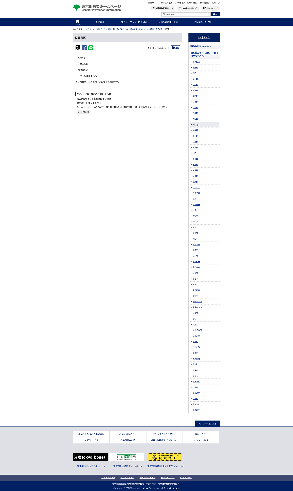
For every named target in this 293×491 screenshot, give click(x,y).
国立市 (195, 273)
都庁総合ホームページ (210, 2)
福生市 (195, 278)
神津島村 (196, 381)
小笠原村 (196, 410)
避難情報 (99, 21)
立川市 (195, 198)
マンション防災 (201, 440)
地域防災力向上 (91, 440)
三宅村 (195, 387)
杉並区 (195, 141)
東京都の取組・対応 (168, 21)
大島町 (195, 364)
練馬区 (195, 170)
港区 (194, 73)
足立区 (195, 176)
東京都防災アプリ (127, 433)
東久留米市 (197, 301)
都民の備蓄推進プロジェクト (164, 440)
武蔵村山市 (197, 307)
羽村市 (195, 324)
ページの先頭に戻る (208, 423)
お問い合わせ (186, 477)
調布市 (195, 233)
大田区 (195, 118)
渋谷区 (195, 130)
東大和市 (196, 290)
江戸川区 (196, 187)
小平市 (195, 250)
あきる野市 (197, 330)
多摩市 (195, 313)
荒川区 (195, 158)
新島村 (195, 375)
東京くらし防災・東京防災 (91, 433)
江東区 (195, 101)
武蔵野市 (196, 204)
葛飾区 (195, 181)
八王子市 (196, 193)
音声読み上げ (167, 2)
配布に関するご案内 (116, 29)
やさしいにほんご (189, 8)
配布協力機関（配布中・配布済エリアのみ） (144, 29)
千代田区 (196, 61)
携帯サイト (153, 2)
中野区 (195, 136)
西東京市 (196, 335)
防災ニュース (201, 433)
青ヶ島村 (196, 404)
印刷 (177, 47)
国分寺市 (196, 267)
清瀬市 (195, 295)
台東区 (195, 90)
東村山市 (196, 261)
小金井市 (196, 244)
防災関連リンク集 (202, 21)
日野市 (195, 256)
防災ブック (101, 29)
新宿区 (195, 79)
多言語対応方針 (127, 477)
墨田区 (195, 96)
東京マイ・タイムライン (164, 433)
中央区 (195, 67)
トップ (78, 24)
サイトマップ (211, 8)
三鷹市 (195, 210)
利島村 (195, 370)
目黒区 (195, 113)
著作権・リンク (168, 477)
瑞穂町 (195, 341)
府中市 (195, 221)
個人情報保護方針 (148, 477)
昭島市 (195, 227)
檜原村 (195, 353)
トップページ (88, 29)
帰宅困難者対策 (127, 440)
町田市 (195, 238)
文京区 (195, 84)
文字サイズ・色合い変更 (186, 2)
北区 (194, 153)
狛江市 (195, 284)
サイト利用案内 (108, 477)
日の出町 (196, 347)
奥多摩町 (196, 358)
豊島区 (195, 147)
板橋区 (195, 164)
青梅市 (195, 215)
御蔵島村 (196, 392)
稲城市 (195, 318)
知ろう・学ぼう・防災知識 (134, 21)
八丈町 (195, 398)
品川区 (195, 107)
